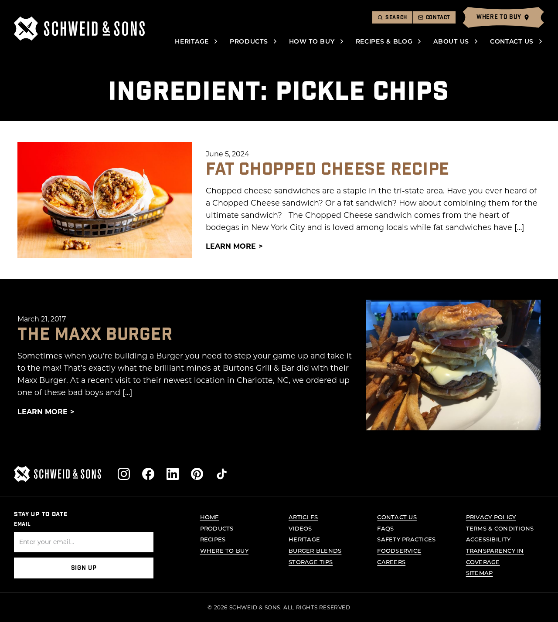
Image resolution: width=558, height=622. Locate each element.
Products (249, 41)
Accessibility (488, 539)
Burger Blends (315, 550)
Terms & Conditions (500, 528)
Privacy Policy (491, 517)
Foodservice (399, 550)
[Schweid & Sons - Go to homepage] (79, 29)
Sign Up (84, 568)
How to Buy (312, 41)
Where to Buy (224, 550)
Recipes (213, 539)
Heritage (192, 41)
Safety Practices (406, 539)
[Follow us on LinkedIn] (172, 474)
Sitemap (479, 572)
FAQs (385, 528)
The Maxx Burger (95, 334)
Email (22, 524)
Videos (300, 528)
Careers (391, 561)
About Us (451, 41)
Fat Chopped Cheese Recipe (327, 169)
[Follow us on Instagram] (124, 474)
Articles (303, 517)
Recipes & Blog (384, 41)
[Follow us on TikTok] (221, 474)
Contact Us (512, 41)
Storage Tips (311, 561)
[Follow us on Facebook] (148, 474)
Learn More (231, 245)
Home (209, 517)
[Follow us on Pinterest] (197, 474)
